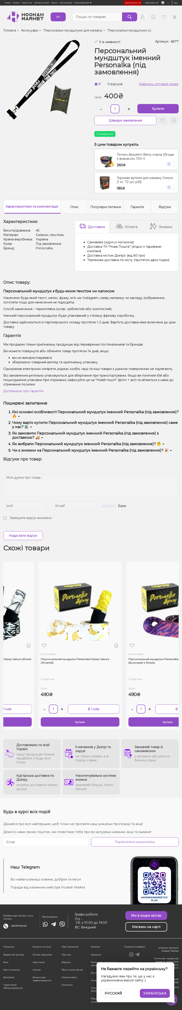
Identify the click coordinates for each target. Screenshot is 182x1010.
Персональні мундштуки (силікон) (134, 30)
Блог (6, 962)
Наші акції (39, 962)
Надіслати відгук (23, 536)
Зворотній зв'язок (131, 3)
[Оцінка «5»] (114, 505)
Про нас (66, 954)
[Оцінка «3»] (108, 505)
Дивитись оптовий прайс (159, 84)
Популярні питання (105, 207)
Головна (7, 3)
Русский (113, 993)
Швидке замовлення (125, 120)
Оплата (131, 227)
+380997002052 (18, 925)
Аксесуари (29, 30)
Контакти (16, 3)
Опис (74, 207)
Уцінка (37, 969)
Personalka (44, 248)
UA (168, 3)
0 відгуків (115, 84)
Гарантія (137, 207)
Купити (158, 109)
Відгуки (54, 3)
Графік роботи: (150, 3)
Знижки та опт (27, 3)
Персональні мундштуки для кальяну (72, 30)
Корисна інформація (81, 3)
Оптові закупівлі (42, 954)
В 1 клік (76, 709)
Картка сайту (69, 977)
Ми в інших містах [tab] (146, 916)
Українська (154, 993)
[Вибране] (164, 17)
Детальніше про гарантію (23, 391)
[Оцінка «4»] (111, 505)
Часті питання (11, 969)
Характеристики (32, 206)
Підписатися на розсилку (135, 842)
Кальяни (96, 954)
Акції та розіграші (65, 3)
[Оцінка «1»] (102, 505)
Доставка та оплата (41, 3)
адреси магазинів (119, 242)
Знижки (165, 227)
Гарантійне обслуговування (13, 986)
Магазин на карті (146, 927)
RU (176, 3)
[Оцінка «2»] (105, 505)
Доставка (96, 227)
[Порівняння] (153, 17)
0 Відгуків (30, 679)
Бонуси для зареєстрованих (42, 979)
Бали (122, 505)
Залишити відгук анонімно (31, 518)
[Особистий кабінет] (142, 17)
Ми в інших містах (72, 969)
